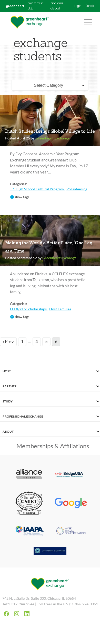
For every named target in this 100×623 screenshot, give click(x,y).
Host (7, 371)
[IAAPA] (29, 531)
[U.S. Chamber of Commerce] (50, 551)
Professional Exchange (23, 416)
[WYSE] (71, 531)
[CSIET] (29, 503)
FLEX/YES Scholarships (28, 309)
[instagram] (16, 614)
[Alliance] (29, 474)
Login (78, 6)
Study (8, 401)
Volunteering (76, 189)
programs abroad (57, 6)
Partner (10, 386)
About (8, 431)
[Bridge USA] (71, 474)
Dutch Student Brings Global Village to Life (50, 131)
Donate (89, 6)
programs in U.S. (36, 6)
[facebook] (6, 613)
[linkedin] (26, 614)
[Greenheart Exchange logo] (29, 22)
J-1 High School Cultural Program (37, 189)
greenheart (15, 6)
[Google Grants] (71, 504)
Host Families (60, 309)
